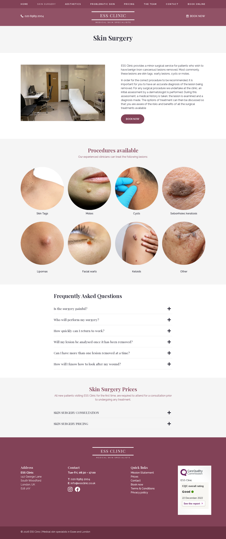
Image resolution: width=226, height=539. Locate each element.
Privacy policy (139, 492)
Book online (196, 4)
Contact (172, 4)
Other (183, 271)
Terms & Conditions (143, 488)
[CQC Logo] (192, 475)
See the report (192, 503)
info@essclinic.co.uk (83, 483)
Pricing (129, 4)
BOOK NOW (132, 119)
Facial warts (89, 271)
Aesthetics (73, 4)
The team (150, 4)
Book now (137, 484)
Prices (134, 476)
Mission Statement (142, 472)
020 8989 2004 (80, 479)
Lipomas (42, 271)
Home (24, 4)
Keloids (136, 271)
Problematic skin (102, 4)
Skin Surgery (46, 4)
